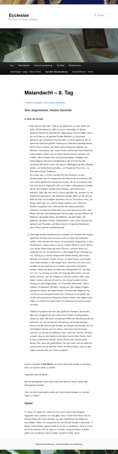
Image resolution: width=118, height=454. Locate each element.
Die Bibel (60, 65)
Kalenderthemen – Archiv (82, 71)
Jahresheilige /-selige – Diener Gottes (25, 71)
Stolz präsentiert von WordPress (69, 444)
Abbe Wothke (23, 65)
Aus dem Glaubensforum (56, 71)
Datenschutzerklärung (43, 65)
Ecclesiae (19, 15)
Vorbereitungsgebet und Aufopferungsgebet (44, 102)
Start (12, 65)
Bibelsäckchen (75, 65)
